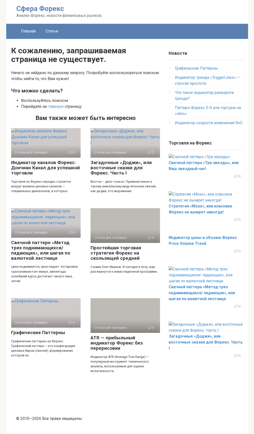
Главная (28, 31)
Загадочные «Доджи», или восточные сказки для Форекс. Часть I (121, 168)
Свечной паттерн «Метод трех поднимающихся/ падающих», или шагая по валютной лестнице (40, 250)
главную (56, 106)
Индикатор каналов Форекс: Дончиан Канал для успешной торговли (45, 168)
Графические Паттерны (38, 332)
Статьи (52, 31)
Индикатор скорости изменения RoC (209, 122)
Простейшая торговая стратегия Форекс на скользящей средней (116, 253)
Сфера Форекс (40, 8)
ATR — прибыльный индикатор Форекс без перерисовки (117, 343)
